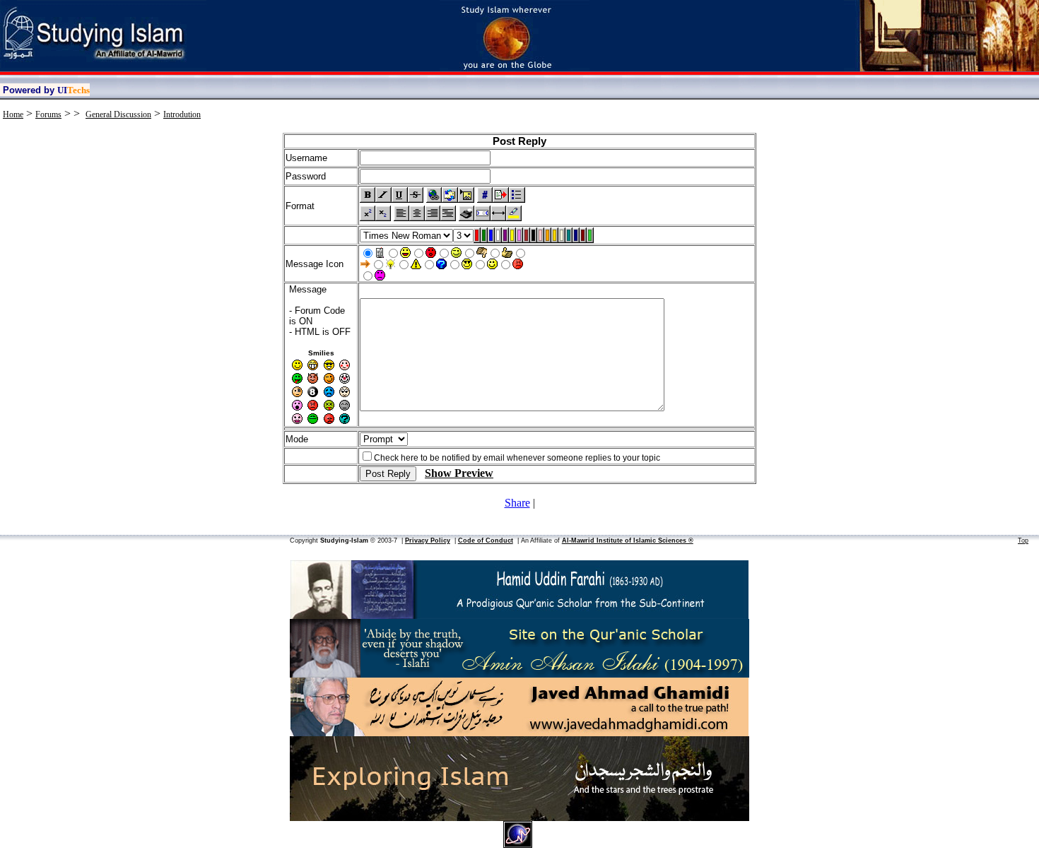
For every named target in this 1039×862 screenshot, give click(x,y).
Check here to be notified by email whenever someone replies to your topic (517, 458)
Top (1023, 540)
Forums (48, 114)
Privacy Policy (427, 540)
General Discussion (118, 114)
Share (517, 503)
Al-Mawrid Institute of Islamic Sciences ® (627, 540)
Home (13, 114)
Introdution (182, 114)
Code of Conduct (485, 540)
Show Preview (459, 473)
